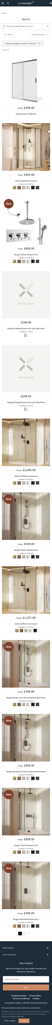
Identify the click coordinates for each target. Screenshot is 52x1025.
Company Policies (18, 995)
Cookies (36, 998)
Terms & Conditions (21, 998)
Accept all (24, 1021)
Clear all (5, 50)
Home (4, 13)
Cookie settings (9, 1021)
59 (28, 933)
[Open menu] (2, 3)
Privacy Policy (35, 995)
